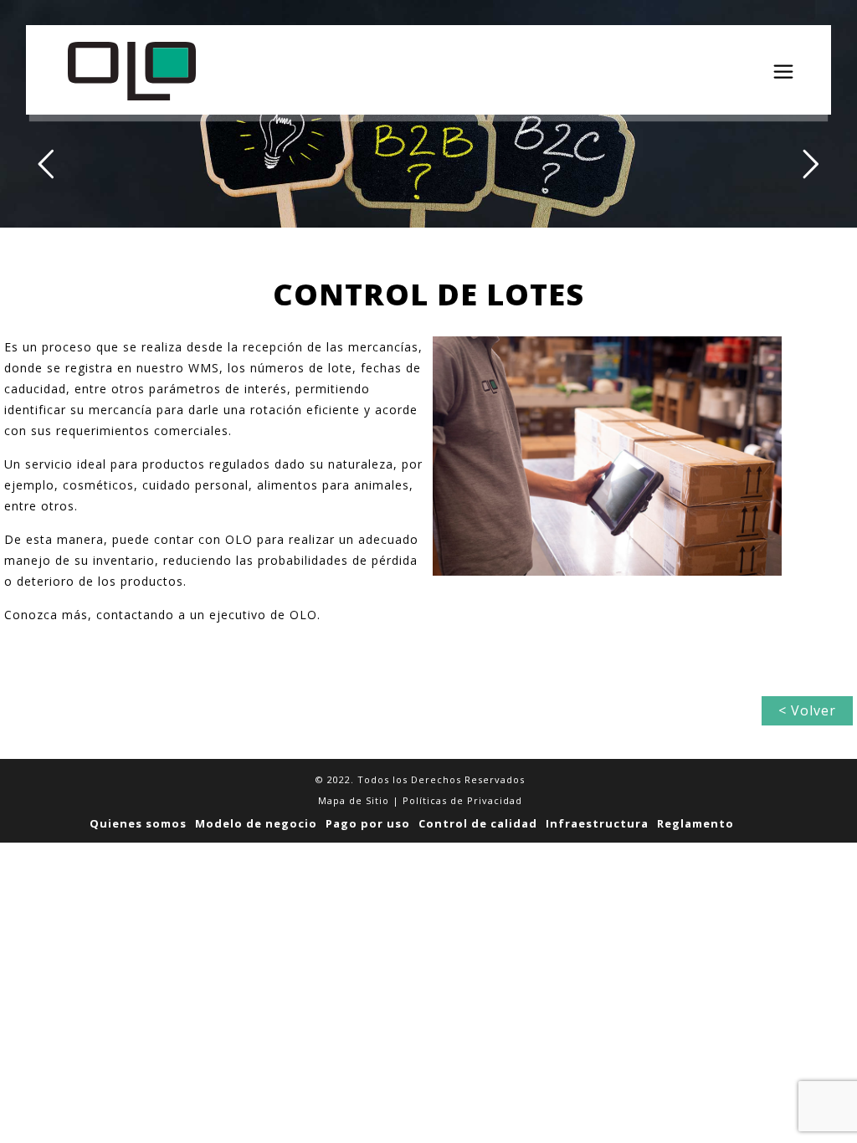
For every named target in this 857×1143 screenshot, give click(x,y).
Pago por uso (368, 823)
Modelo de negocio (256, 823)
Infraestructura (597, 823)
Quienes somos (138, 823)
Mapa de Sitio (353, 800)
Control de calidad (477, 823)
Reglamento (695, 823)
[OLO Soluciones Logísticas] (132, 70)
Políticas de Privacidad (462, 800)
